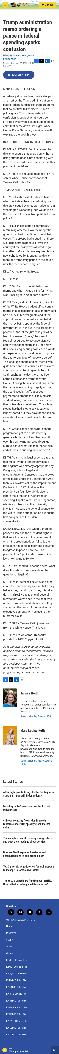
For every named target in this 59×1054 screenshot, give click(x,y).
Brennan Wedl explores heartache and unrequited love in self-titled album (24, 854)
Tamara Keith (20, 55)
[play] (5, 1050)
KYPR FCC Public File (16, 1014)
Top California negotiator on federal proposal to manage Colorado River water (28, 868)
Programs (11, 933)
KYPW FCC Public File (16, 1021)
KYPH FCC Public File (16, 1001)
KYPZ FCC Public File (16, 1035)
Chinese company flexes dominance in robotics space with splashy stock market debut (26, 824)
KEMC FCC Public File (16, 960)
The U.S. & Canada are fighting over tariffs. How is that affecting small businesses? (27, 882)
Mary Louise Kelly (32, 731)
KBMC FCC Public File (16, 967)
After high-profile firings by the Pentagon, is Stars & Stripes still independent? (28, 793)
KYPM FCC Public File (16, 1007)
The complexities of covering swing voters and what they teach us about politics (27, 839)
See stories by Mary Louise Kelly (36, 762)
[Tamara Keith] (10, 697)
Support (10, 940)
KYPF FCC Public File (16, 994)
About (9, 946)
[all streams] (55, 1050)
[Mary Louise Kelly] (10, 735)
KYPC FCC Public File (16, 987)
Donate (49, 4)
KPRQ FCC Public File (16, 974)
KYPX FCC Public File (16, 1028)
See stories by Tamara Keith (36, 716)
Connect (10, 953)
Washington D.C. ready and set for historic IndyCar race (27, 808)
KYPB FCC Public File (16, 980)
